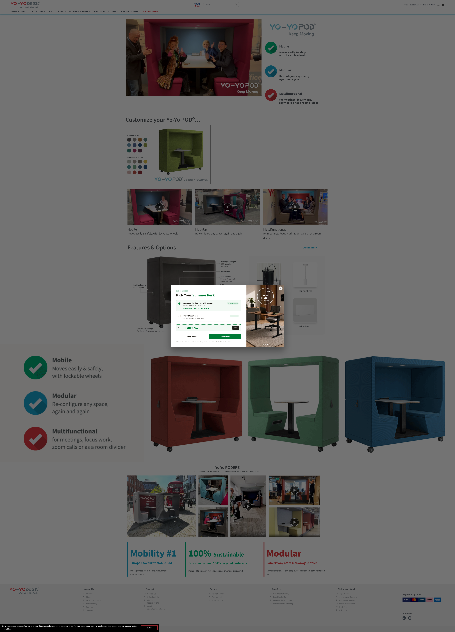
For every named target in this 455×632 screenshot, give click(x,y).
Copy (235, 328)
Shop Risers (192, 336)
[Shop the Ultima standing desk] (265, 316)
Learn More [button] (6, 629)
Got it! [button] (149, 628)
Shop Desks (225, 336)
